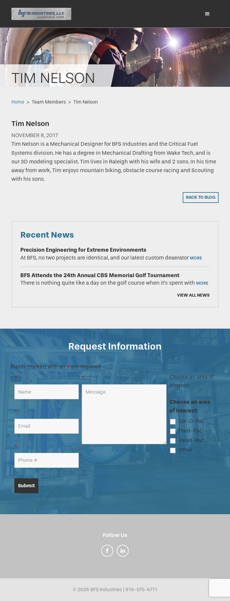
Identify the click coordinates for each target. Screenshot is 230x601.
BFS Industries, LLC (41, 14)
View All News (193, 295)
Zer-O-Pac (191, 421)
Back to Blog (200, 197)
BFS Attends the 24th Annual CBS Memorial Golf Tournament (99, 275)
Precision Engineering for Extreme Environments (83, 250)
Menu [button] (204, 13)
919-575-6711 (141, 589)
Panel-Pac (191, 440)
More (196, 258)
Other (185, 450)
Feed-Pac (190, 431)
